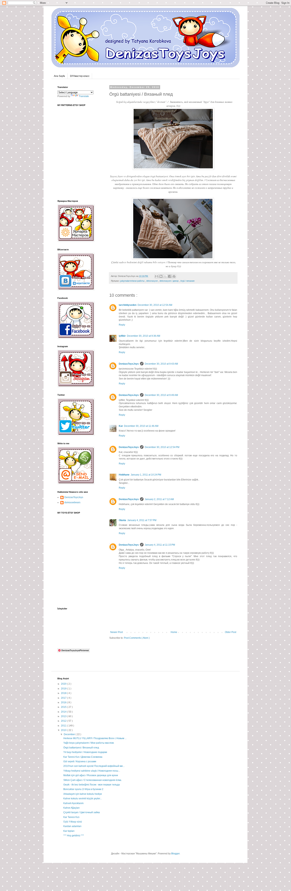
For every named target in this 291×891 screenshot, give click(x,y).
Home (174, 632)
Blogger (175, 853)
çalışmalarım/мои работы (132, 281)
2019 (64, 688)
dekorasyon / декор (169, 281)
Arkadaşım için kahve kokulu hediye (82, 794)
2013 (64, 716)
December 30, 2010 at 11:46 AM (141, 426)
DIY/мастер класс (79, 76)
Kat (121, 426)
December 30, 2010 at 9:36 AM (143, 335)
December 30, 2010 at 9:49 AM (161, 395)
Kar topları (68, 831)
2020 (64, 683)
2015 (64, 707)
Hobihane (124, 474)
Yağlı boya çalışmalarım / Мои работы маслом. (88, 742)
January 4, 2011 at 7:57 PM (141, 520)
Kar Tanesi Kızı (71, 817)
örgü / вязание (187, 281)
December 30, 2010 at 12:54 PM (162, 447)
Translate (84, 96)
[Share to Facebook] (170, 276)
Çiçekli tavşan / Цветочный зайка (81, 812)
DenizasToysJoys (129, 363)
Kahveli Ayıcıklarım (73, 803)
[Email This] (157, 276)
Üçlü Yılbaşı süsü (72, 821)
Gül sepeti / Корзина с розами (79, 761)
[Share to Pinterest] (174, 276)
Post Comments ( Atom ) (137, 638)
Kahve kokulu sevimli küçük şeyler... (82, 798)
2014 (64, 711)
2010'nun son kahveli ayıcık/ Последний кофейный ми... (94, 766)
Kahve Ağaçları (71, 807)
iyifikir (122, 335)
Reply (122, 324)
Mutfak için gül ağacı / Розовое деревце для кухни (90, 775)
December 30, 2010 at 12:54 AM (155, 305)
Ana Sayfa (59, 76)
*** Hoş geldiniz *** (73, 835)
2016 (64, 702)
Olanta (122, 520)
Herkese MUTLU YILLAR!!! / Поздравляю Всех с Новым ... (94, 738)
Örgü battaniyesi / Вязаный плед (81, 747)
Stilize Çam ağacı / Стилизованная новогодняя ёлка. (92, 780)
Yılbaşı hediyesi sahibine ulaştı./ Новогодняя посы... (91, 770)
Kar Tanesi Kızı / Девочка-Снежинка (82, 757)
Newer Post (116, 632)
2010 (64, 730)
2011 (64, 725)
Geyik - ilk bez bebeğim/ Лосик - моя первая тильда (91, 784)
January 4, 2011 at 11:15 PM (160, 544)
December (70, 734)
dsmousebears (72, 502)
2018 (64, 693)
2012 (64, 720)
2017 (64, 698)
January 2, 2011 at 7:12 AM (159, 499)
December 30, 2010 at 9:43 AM (161, 363)
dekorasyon (152, 281)
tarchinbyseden (127, 305)
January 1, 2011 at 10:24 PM (146, 474)
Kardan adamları (72, 826)
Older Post (230, 632)
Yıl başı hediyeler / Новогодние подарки (85, 752)
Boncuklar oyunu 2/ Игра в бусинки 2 (83, 789)
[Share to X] (165, 276)
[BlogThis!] (161, 276)
